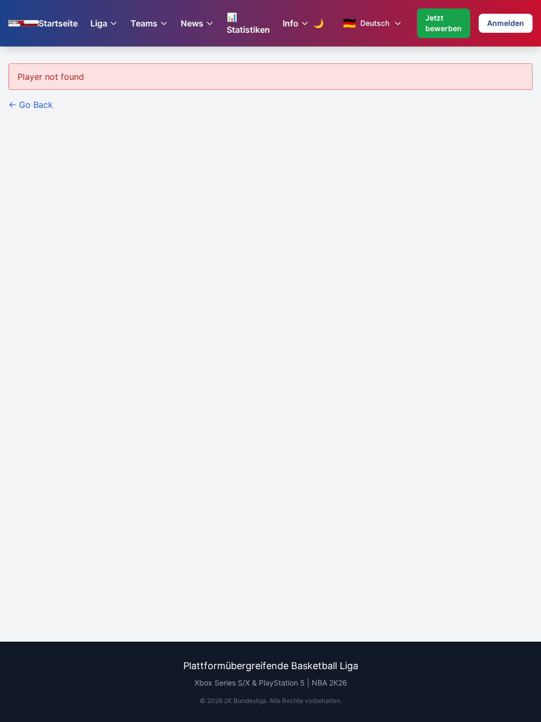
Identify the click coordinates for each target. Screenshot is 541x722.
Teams (143, 23)
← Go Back (30, 104)
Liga (98, 23)
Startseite (58, 23)
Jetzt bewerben (443, 23)
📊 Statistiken (248, 23)
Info (291, 23)
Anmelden (505, 22)
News (192, 23)
